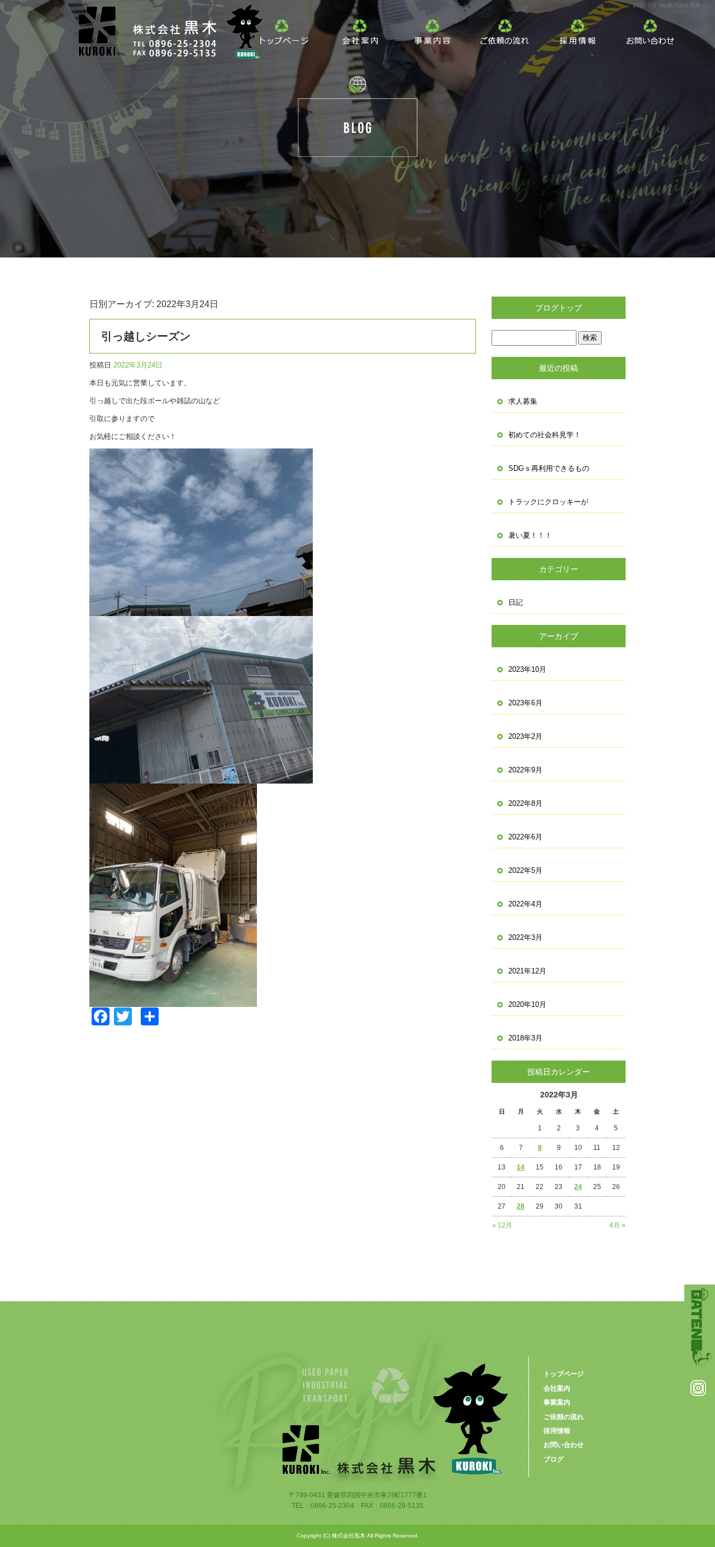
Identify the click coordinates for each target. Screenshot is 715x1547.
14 (521, 1167)
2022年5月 (525, 870)
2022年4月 (525, 904)
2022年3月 (525, 937)
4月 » (617, 1225)
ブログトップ (558, 307)
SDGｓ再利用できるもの (548, 468)
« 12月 (502, 1225)
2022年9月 (525, 770)
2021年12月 (527, 971)
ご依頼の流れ (505, 28)
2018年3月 (525, 1038)
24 (578, 1187)
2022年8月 (525, 803)
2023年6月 (525, 703)
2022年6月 (525, 837)
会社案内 (360, 28)
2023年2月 (525, 736)
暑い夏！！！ (530, 535)
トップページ (287, 28)
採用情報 (578, 28)
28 (521, 1206)
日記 (515, 602)
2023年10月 (527, 669)
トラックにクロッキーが (548, 502)
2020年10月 (527, 1004)
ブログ (554, 1459)
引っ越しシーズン (145, 336)
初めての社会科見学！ (544, 435)
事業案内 (433, 28)
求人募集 (522, 401)
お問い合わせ (650, 28)
